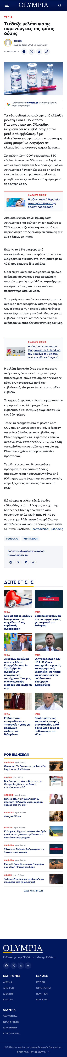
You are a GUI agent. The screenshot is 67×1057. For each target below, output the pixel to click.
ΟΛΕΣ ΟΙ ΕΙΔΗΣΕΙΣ (33, 890)
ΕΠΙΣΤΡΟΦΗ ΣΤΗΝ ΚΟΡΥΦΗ (33, 1052)
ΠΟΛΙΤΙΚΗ (42, 993)
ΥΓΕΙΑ (8, 17)
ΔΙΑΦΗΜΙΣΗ (10, 1027)
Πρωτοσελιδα (39, 529)
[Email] (21, 965)
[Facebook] (24, 52)
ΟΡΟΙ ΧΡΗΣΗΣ (11, 1021)
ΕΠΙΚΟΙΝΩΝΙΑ (11, 1033)
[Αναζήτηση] (60, 5)
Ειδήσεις (57, 529)
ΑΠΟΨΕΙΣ (8, 987)
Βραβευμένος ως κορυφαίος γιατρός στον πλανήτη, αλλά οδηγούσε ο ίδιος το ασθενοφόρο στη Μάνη (47, 726)
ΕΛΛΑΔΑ (8, 999)
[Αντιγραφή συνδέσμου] (47, 52)
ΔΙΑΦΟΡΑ (42, 999)
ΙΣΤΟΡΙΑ (41, 982)
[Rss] (28, 965)
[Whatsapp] (39, 52)
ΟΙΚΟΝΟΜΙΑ (43, 987)
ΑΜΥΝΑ (7, 982)
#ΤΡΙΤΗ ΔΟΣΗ (30, 538)
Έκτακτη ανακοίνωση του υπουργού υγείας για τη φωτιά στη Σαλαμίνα (48, 620)
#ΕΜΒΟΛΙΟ (12, 538)
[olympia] (33, 5)
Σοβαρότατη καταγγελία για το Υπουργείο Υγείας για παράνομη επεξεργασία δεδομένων (17, 726)
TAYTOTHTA (10, 1016)
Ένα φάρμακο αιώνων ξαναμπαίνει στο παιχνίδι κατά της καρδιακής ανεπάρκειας (18, 622)
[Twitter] (32, 52)
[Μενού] (7, 5)
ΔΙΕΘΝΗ (8, 993)
